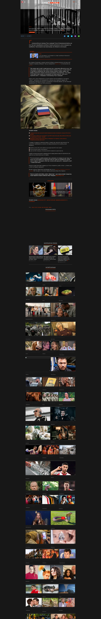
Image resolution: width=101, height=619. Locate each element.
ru (76, 1)
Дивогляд (57, 63)
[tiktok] (47, 7)
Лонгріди (31, 32)
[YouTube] (54, 7)
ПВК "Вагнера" (45, 207)
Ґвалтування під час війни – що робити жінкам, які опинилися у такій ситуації (50, 258)
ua (74, 1)
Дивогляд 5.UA (60, 175)
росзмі (30, 65)
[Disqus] (50, 226)
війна (50, 207)
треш (33, 207)
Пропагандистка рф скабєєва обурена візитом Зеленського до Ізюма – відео (36, 258)
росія (35, 207)
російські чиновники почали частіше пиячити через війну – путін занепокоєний (38, 193)
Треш (30, 26)
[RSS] (58, 7)
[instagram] (43, 7)
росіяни (39, 207)
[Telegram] (50, 7)
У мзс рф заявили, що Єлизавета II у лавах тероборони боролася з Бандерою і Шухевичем (54, 56)
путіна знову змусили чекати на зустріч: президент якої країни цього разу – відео (61, 193)
